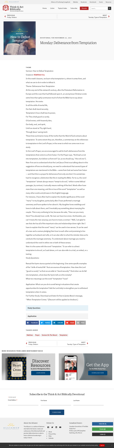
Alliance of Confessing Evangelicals (60, 2)
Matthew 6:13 (39, 74)
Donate (84, 8)
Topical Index (62, 8)
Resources (108, 2)
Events (101, 2)
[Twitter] (52, 427)
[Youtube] (60, 427)
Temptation (63, 335)
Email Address (12, 400)
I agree (102, 445)
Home (44, 8)
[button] (32, 323)
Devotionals (93, 2)
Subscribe (74, 8)
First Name (44, 400)
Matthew (30, 335)
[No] (112, 445)
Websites (75, 2)
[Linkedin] (56, 427)
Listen (52, 8)
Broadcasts (84, 2)
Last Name (76, 400)
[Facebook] (48, 427)
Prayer (37, 335)
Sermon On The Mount (49, 335)
